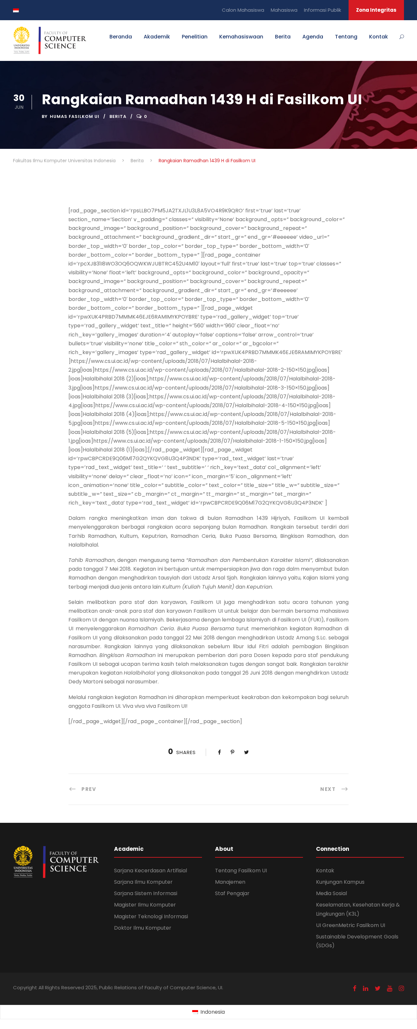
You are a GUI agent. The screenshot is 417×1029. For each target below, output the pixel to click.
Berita (283, 36)
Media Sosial (331, 893)
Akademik (157, 36)
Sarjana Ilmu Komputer (143, 882)
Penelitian (195, 36)
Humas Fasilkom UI (74, 116)
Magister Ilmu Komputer (145, 904)
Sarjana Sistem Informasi (145, 893)
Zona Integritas (376, 10)
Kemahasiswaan (241, 36)
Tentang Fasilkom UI (241, 870)
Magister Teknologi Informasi (151, 916)
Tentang (346, 36)
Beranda (120, 36)
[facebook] (354, 988)
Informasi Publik (322, 10)
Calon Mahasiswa (243, 10)
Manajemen (230, 882)
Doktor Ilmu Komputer (142, 928)
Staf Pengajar (232, 893)
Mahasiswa (284, 10)
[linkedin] (365, 988)
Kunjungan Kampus (340, 882)
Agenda (312, 36)
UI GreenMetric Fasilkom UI (350, 925)
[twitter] (378, 988)
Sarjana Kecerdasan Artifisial (150, 870)
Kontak (378, 36)
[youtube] (389, 988)
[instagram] (401, 988)
